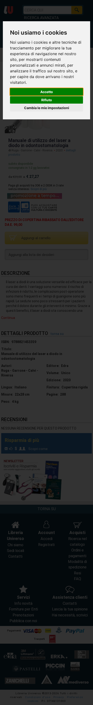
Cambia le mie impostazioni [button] (46, 108)
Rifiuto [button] (46, 100)
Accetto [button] (46, 92)
